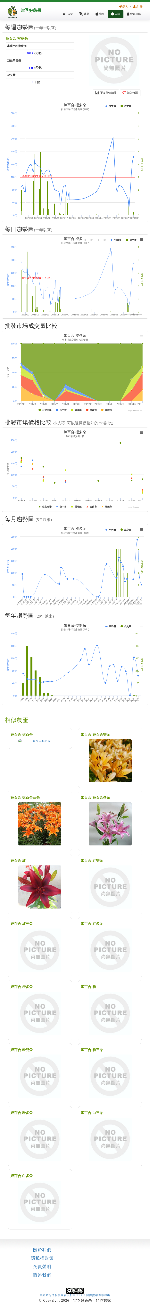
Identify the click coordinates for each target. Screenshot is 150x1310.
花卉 (117, 14)
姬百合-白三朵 (92, 1113)
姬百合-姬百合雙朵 (95, 735)
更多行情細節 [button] (108, 92)
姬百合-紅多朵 (92, 924)
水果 (101, 14)
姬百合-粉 (88, 987)
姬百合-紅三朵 (22, 924)
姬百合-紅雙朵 (92, 860)
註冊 (140, 6)
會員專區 (135, 14)
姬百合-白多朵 (22, 1176)
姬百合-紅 (18, 860)
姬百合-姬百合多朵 (95, 797)
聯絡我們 (42, 1275)
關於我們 (42, 1249)
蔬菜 (86, 14)
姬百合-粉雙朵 (22, 1050)
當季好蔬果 (31, 10)
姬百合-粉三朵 (92, 1050)
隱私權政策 (42, 1258)
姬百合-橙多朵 (17, 38)
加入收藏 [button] (132, 92)
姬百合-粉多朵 (22, 1113)
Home (69, 14)
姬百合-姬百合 (22, 735)
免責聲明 (42, 1266)
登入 (125, 6)
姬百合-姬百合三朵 (25, 797)
